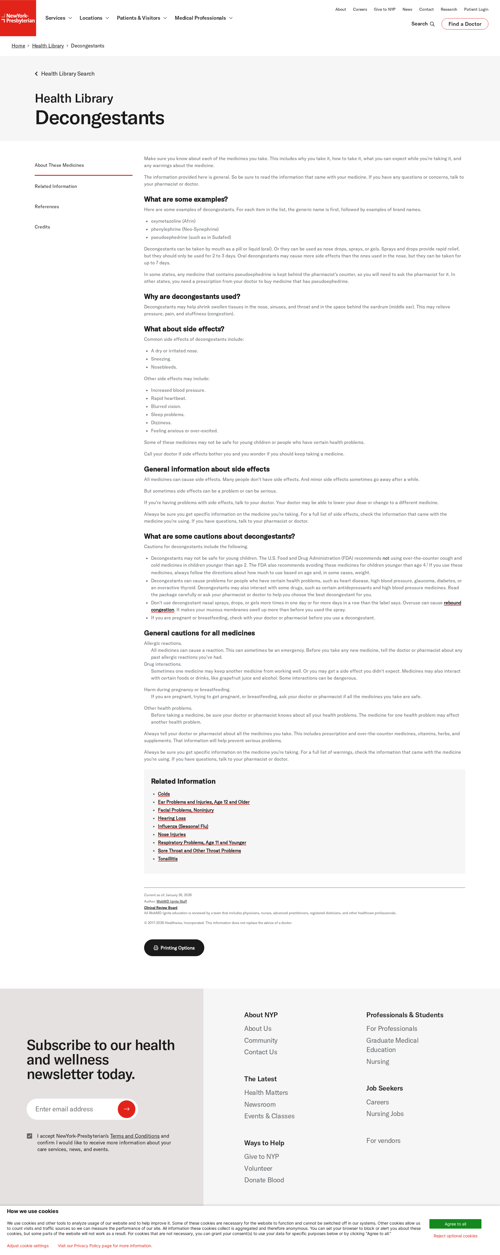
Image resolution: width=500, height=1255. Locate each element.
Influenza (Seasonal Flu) (183, 826)
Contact (426, 9)
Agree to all (455, 1223)
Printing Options (178, 948)
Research (449, 9)
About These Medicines (59, 165)
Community (260, 1040)
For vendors (383, 1140)
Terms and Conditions (134, 1136)
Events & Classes (269, 1116)
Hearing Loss (172, 818)
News (407, 9)
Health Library (48, 46)
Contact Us (260, 1052)
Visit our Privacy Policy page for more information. (105, 1245)
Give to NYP (385, 9)
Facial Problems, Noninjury (186, 810)
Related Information (56, 186)
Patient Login (476, 9)
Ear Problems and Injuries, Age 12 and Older (204, 802)
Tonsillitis (168, 858)
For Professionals (392, 1028)
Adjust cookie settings (28, 1245)
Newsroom (259, 1104)
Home (18, 46)
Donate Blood (264, 1180)
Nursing (377, 1061)
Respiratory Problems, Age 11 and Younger (202, 842)
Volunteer (258, 1168)
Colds (164, 794)
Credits (42, 226)
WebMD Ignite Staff (172, 901)
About (340, 9)
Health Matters (266, 1092)
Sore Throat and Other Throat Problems (199, 850)
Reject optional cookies (455, 1235)
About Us (257, 1028)
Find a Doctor (464, 25)
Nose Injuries (172, 834)
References (47, 206)
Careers (360, 9)
